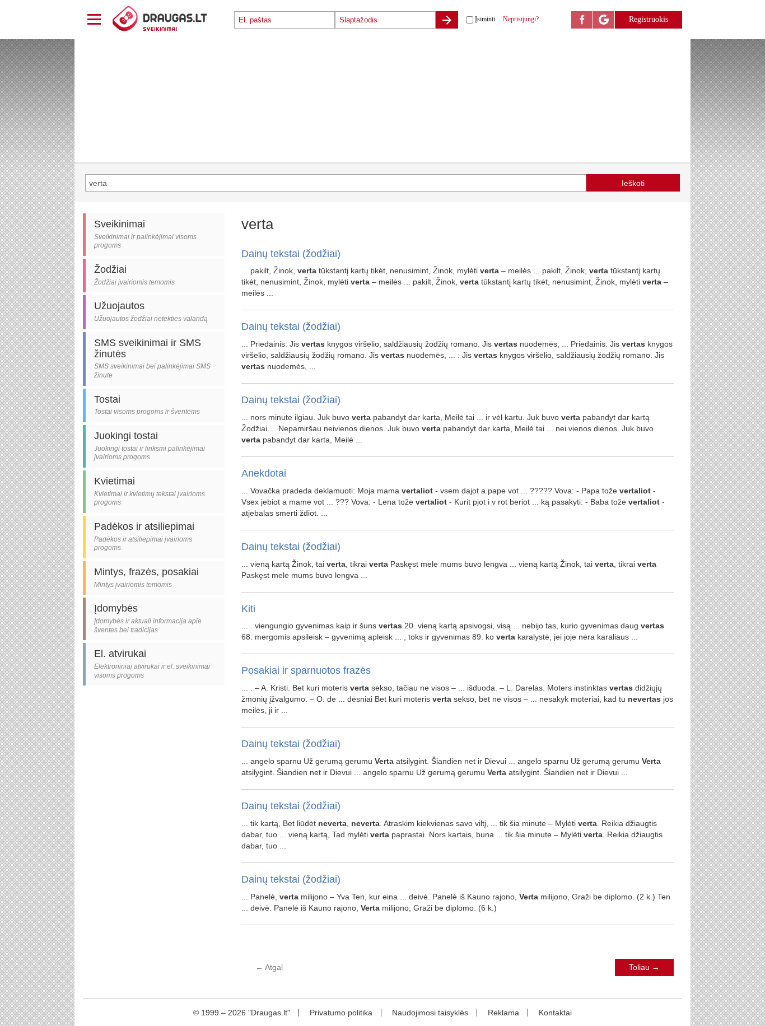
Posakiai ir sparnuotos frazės (306, 670)
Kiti (248, 608)
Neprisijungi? (521, 19)
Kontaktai (555, 1012)
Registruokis (648, 19)
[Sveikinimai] (172, 20)
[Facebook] (582, 20)
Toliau (644, 967)
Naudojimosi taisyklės (430, 1012)
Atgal (269, 967)
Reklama (503, 1012)
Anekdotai (263, 473)
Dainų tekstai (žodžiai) (290, 253)
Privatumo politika (341, 1012)
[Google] (603, 20)
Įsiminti (485, 19)
